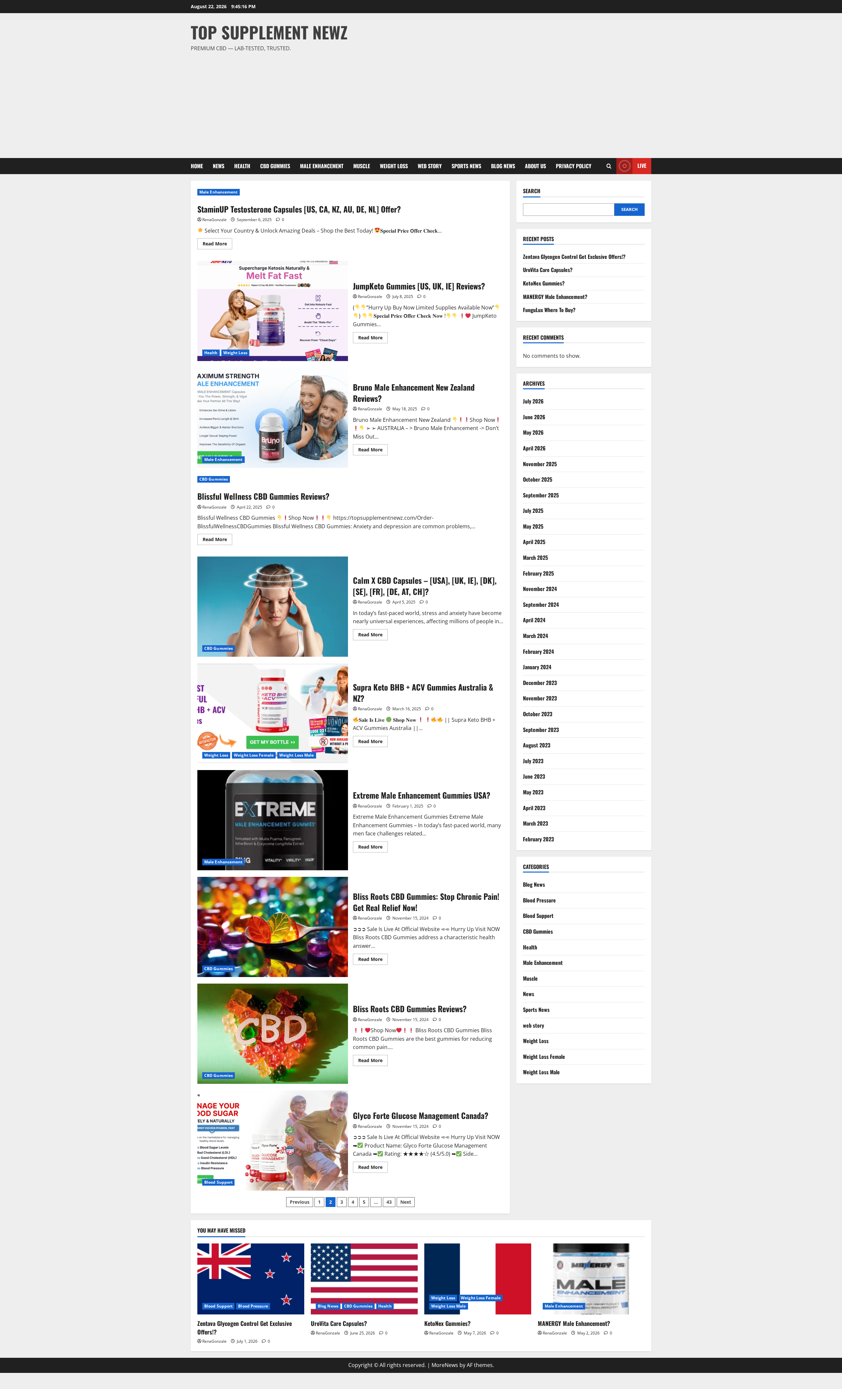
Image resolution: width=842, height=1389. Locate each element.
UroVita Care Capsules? (548, 270)
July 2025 (533, 510)
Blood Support (218, 1182)
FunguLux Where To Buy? (549, 310)
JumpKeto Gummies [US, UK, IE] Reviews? (272, 311)
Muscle (361, 166)
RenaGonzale (214, 219)
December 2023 (540, 683)
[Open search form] (609, 166)
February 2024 (538, 651)
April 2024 (534, 620)
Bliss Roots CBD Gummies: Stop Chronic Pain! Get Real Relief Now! (272, 927)
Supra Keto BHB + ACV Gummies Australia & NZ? (272, 713)
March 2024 (535, 636)
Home (197, 166)
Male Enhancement (321, 166)
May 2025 (533, 526)
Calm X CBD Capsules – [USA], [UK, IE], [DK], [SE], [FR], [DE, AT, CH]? (272, 607)
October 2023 (537, 714)
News (218, 166)
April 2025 (534, 542)
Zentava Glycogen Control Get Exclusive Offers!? (574, 257)
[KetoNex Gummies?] (477, 1279)
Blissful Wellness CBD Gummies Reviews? (263, 496)
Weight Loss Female (254, 755)
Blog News (503, 166)
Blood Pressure (539, 900)
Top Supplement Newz (269, 32)
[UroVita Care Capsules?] (364, 1279)
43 (389, 1202)
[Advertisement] (419, 102)
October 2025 (537, 479)
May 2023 (533, 792)
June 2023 (534, 776)
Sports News (466, 166)
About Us (535, 166)
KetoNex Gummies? (544, 283)
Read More (217, 244)
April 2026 (534, 448)
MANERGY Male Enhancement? (555, 297)
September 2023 (541, 730)
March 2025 (535, 557)
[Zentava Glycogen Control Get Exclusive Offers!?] (250, 1279)
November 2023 (540, 698)
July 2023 (533, 761)
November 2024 (540, 589)
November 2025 (540, 464)
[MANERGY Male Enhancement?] (591, 1279)
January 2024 (537, 667)
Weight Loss (394, 166)
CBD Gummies (275, 166)
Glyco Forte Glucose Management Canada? (272, 1140)
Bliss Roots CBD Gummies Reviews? (272, 1034)
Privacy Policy (573, 166)
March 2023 (535, 823)
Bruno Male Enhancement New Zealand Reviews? (272, 418)
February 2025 (538, 573)
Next (405, 1202)
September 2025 (541, 495)
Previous (300, 1202)
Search (531, 191)
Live (641, 166)
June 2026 (534, 417)
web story (430, 166)
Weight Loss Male (296, 755)
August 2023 (536, 745)
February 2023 (538, 839)
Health (242, 166)
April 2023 (534, 808)
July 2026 (533, 401)
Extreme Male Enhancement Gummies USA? (272, 820)
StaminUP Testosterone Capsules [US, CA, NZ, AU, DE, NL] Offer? (299, 209)
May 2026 (533, 432)
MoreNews (445, 1365)
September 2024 (541, 604)
